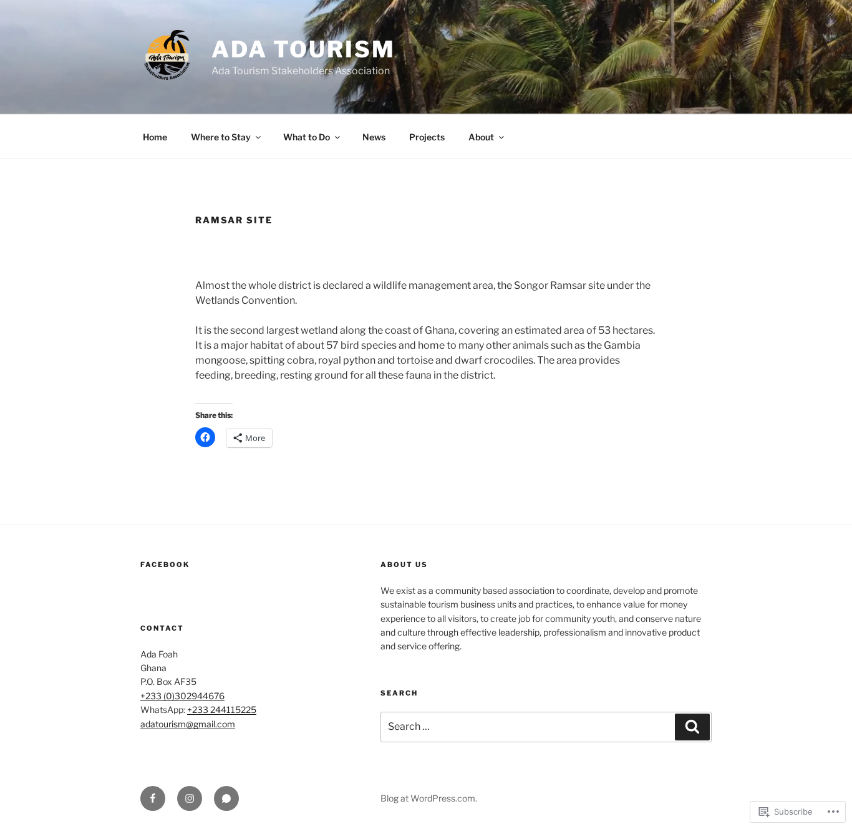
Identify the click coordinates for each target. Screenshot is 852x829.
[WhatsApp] (226, 798)
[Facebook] (152, 798)
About (481, 137)
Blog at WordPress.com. (428, 798)
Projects (427, 137)
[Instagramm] (189, 798)
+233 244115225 (221, 709)
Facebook (165, 564)
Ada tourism (303, 49)
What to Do (306, 137)
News (373, 137)
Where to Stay (221, 137)
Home (155, 137)
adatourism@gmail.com (187, 724)
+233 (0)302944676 (182, 696)
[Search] (692, 727)
